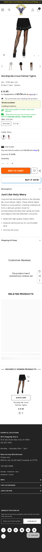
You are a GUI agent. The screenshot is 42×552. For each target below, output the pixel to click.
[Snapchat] (28, 530)
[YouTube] (34, 530)
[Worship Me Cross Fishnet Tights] (21, 384)
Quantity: (5, 158)
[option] (21, 38)
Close (40, 2)
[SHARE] (39, 171)
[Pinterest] (16, 530)
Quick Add (21, 398)
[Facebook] (3, 530)
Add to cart (16, 170)
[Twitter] (3, 536)
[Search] (9, 9)
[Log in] (33, 10)
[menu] (2, 9)
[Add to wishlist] (28, 377)
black (19, 413)
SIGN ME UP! (32, 521)
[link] (34, 171)
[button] (34, 56)
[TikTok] (22, 530)
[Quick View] (28, 381)
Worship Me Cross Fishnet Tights (21, 403)
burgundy (22, 413)
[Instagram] (9, 530)
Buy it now (32, 179)
